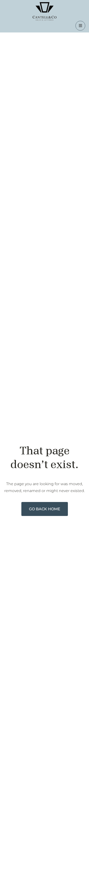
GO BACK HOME (44, 509)
